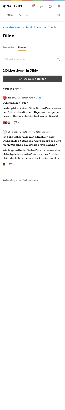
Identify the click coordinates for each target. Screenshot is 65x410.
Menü (10, 15)
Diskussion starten (35, 79)
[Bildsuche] (58, 15)
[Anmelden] (41, 6)
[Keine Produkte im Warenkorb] (59, 6)
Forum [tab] (22, 47)
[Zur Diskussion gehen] (32, 110)
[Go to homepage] (12, 6)
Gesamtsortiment (12, 27)
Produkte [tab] (8, 47)
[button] (40, 180)
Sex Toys (41, 27)
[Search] (58, 59)
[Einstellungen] (33, 6)
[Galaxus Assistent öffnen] (50, 6)
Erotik (29, 27)
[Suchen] (21, 15)
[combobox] (12, 89)
